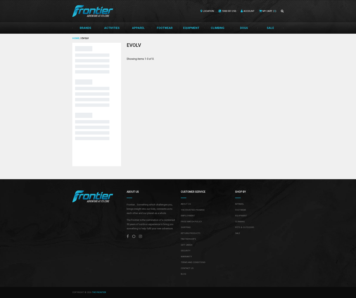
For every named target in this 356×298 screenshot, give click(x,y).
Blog (183, 274)
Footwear (165, 28)
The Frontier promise (193, 210)
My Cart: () (269, 11)
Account (248, 11)
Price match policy (191, 221)
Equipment (191, 28)
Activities (112, 28)
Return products (190, 233)
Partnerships (188, 239)
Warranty (186, 256)
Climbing (217, 28)
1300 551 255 (229, 11)
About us (186, 204)
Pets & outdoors (244, 227)
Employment (188, 216)
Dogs (244, 28)
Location (208, 11)
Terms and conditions (193, 262)
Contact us (187, 268)
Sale (270, 28)
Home (76, 38)
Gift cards (186, 245)
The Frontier (99, 292)
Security (185, 251)
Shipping (186, 227)
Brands (85, 28)
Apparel (138, 28)
